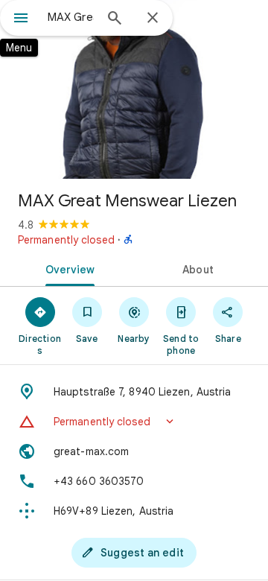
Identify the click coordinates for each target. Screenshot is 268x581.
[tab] (67, 268)
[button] (134, 421)
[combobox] (71, 17)
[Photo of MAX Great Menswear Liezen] (134, 89)
